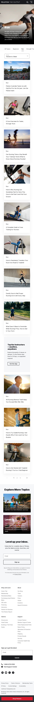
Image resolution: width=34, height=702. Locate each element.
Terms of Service (15, 683)
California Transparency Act (8, 688)
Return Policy (21, 627)
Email (6, 556)
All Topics (7, 49)
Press (19, 598)
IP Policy (3, 686)
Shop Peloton (17, 698)
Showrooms (4, 620)
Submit (17, 658)
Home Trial (4, 591)
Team (19, 593)
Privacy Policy (4, 683)
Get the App (13, 364)
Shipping (20, 633)
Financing (4, 605)
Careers (20, 596)
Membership (4, 593)
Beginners (16, 49)
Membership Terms (28, 683)
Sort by (7, 55)
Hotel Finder (4, 622)
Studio (3, 627)
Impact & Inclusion (22, 605)
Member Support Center (24, 622)
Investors (20, 603)
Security (20, 638)
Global (19, 600)
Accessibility (22, 686)
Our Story (20, 591)
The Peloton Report (6, 612)
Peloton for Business (7, 609)
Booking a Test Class (7, 624)
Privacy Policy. (18, 574)
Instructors (4, 607)
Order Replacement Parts (24, 624)
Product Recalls (22, 636)
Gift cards (4, 602)
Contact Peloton (22, 620)
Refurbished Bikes (6, 596)
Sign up (17, 562)
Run (23, 49)
